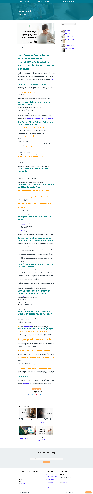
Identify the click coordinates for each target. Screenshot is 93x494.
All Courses (27, 1)
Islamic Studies (23, 421)
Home (21, 1)
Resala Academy (21, 296)
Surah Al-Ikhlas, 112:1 (23, 224)
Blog (24, 45)
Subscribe (47, 461)
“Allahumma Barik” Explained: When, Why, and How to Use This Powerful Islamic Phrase (45, 437)
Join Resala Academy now (27, 326)
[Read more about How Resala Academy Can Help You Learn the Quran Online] (27, 430)
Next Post (53, 399)
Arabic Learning (20, 45)
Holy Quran (46, 422)
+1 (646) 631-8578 (24, 483)
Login (53, 1)
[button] (53, 47)
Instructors (40, 1)
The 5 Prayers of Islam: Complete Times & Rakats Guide (27, 419)
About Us (33, 1)
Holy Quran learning (42, 439)
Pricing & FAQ (47, 1)
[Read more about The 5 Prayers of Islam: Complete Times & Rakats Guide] (27, 412)
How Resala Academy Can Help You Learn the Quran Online (27, 436)
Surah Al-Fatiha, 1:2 (23, 230)
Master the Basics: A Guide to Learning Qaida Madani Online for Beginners (44, 419)
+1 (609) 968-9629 (66, 482)
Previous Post (20, 399)
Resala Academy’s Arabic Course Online (26, 180)
